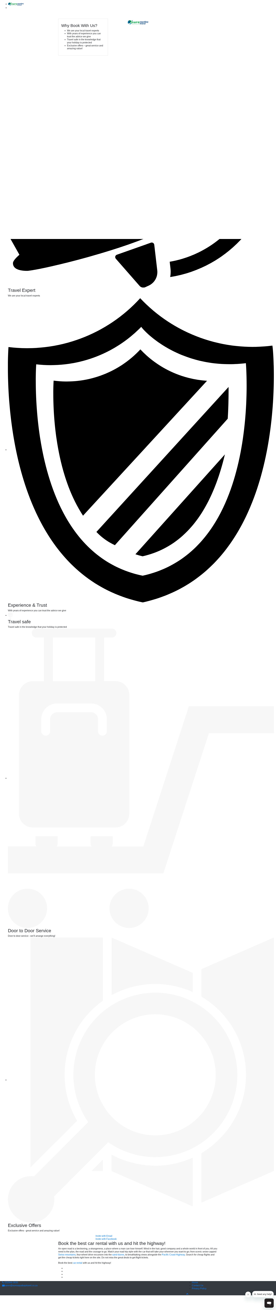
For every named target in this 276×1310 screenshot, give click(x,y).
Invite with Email (104, 1236)
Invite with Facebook (106, 1239)
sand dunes (118, 1254)
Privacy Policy (199, 1288)
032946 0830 (11, 1282)
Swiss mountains (67, 1254)
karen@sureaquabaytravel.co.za (21, 1285)
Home (195, 1282)
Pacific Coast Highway (173, 1254)
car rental (77, 1263)
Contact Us (197, 1285)
